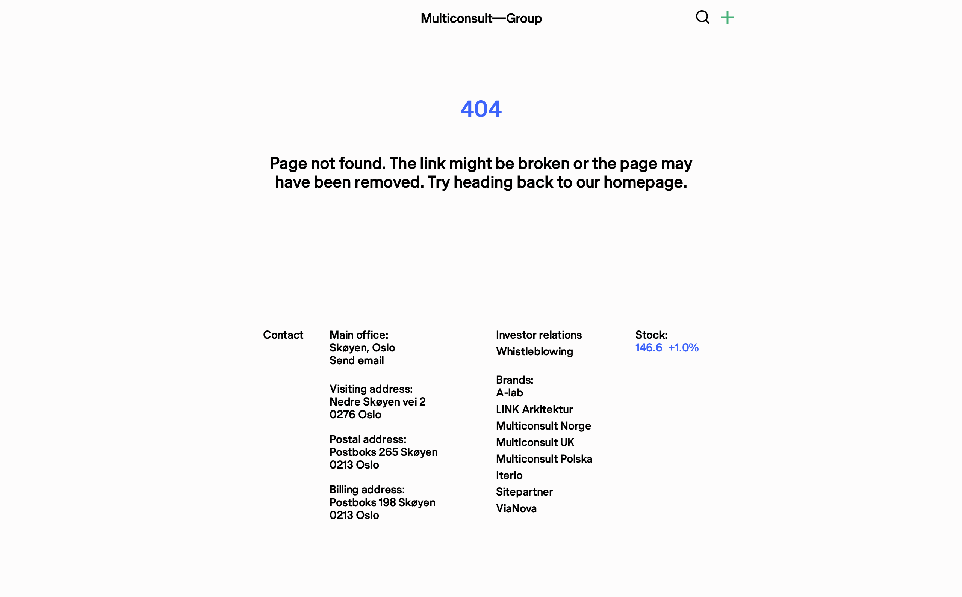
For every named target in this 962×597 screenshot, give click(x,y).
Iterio (509, 475)
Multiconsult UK (535, 442)
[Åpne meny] (727, 19)
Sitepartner (524, 492)
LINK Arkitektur (534, 409)
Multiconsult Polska (544, 459)
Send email (357, 361)
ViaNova (516, 509)
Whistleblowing (534, 352)
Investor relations (539, 335)
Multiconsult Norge (543, 426)
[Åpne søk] (703, 19)
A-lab (509, 393)
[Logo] (481, 18)
